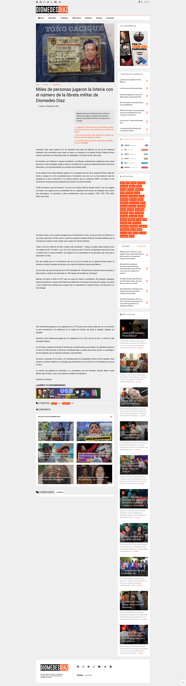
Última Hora (76, 18)
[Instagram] (44, 2)
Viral (130, 233)
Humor (133, 229)
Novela (142, 203)
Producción (124, 199)
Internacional (139, 209)
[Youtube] (55, 2)
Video (122, 183)
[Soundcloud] (59, 2)
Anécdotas (52, 18)
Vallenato (131, 219)
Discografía (133, 216)
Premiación (137, 223)
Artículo (46, 85)
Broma (131, 236)
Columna (123, 219)
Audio (131, 213)
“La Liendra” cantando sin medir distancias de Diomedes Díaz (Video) (93, 435)
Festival (123, 209)
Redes (140, 216)
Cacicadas (123, 216)
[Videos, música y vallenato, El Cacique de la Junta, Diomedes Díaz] (52, 12)
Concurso (123, 233)
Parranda (130, 209)
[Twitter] (48, 2)
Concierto (133, 199)
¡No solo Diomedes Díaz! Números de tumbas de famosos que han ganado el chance (93, 136)
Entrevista (129, 193)
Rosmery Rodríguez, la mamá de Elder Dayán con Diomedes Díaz (132, 401)
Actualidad (141, 206)
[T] (37, 2)
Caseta (138, 219)
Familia (141, 196)
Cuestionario (124, 229)
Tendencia (64, 18)
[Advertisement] (111, 10)
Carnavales (143, 226)
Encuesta (143, 233)
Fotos (122, 193)
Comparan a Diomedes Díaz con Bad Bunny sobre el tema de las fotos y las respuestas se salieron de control (94, 129)
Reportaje (123, 206)
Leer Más (140, 348)
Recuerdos (124, 186)
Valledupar (124, 213)
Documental (139, 213)
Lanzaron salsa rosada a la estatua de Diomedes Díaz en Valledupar (55, 478)
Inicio (42, 18)
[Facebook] (41, 2)
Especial (132, 186)
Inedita (139, 229)
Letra (144, 219)
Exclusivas (110, 18)
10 (124, 628)
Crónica (140, 199)
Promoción (133, 226)
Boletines (88, 18)
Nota (127, 183)
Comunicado (133, 196)
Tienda (135, 233)
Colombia (123, 223)
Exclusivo (131, 189)
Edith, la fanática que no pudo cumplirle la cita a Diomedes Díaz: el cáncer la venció (55, 434)
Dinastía (123, 189)
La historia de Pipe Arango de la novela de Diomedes (133, 604)
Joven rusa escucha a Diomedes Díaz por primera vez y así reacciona (93, 478)
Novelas (99, 18)
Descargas (124, 236)
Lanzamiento (134, 203)
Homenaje (141, 183)
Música (139, 186)
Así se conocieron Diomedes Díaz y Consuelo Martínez (131, 435)
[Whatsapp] (52, 2)
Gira (130, 223)
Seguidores (56, 85)
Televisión (123, 196)
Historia (137, 193)
